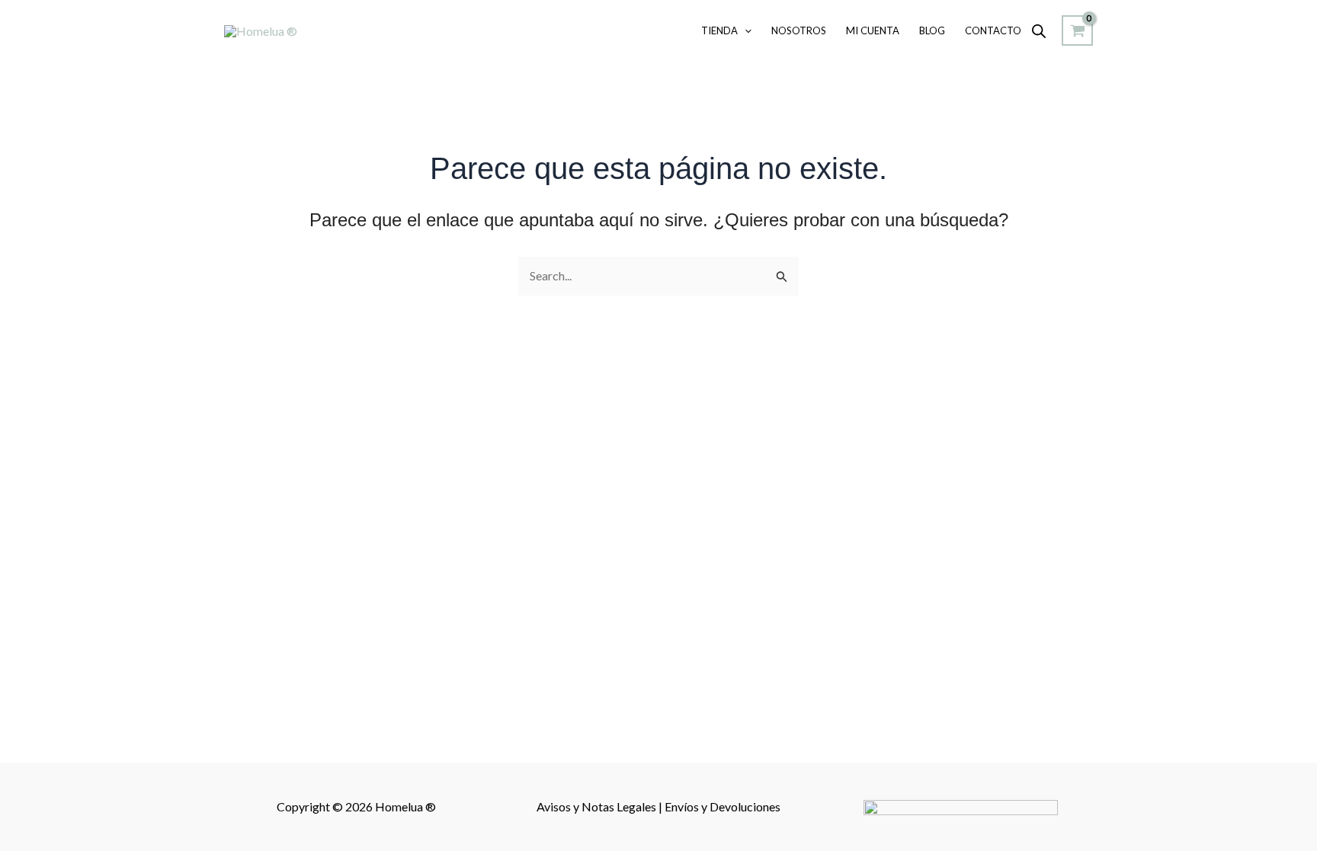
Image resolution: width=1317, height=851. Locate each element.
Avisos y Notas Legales (597, 806)
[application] (744, 30)
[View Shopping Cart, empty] (1077, 30)
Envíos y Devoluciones (722, 806)
